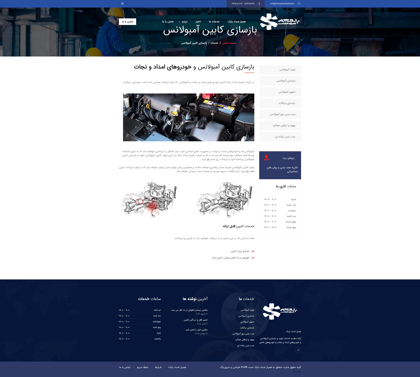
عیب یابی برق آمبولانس (282, 114)
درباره (185, 22)
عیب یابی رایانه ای (285, 137)
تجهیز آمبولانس (287, 92)
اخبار (198, 22)
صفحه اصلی (229, 43)
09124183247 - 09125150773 (243, 3)
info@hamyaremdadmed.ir (282, 3)
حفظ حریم (142, 367)
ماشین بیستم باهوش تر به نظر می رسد (189, 310)
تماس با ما (168, 22)
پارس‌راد (297, 371)
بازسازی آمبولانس (286, 81)
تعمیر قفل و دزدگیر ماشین (196, 320)
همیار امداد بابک (237, 22)
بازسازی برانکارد (287, 103)
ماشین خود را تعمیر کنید (196, 329)
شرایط (158, 367)
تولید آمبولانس (287, 70)
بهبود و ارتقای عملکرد (284, 125)
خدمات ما (214, 22)
